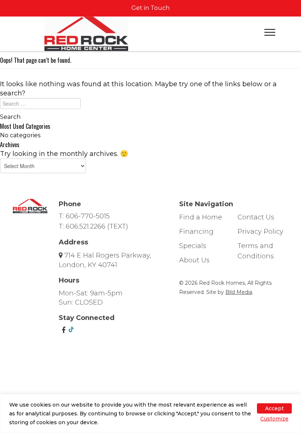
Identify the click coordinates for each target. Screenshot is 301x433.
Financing (196, 232)
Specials (192, 246)
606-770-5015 (88, 216)
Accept (274, 408)
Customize (274, 418)
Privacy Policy (260, 232)
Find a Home (200, 217)
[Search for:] (150, 105)
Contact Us (255, 217)
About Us (194, 260)
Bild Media (238, 292)
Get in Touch (150, 7)
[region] (150, 413)
